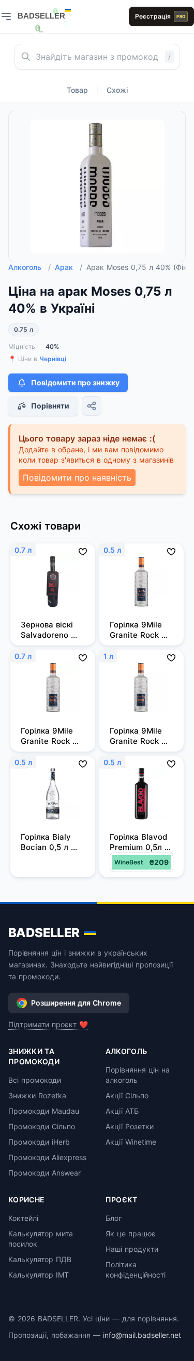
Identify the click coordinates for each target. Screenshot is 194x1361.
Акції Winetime (131, 1141)
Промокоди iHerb (39, 1141)
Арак (68, 267)
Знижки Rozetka (37, 1095)
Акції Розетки (130, 1126)
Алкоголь (29, 267)
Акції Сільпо (127, 1095)
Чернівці (52, 359)
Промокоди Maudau (43, 1111)
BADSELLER (44, 932)
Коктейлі (23, 1218)
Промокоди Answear (44, 1172)
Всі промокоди (34, 1080)
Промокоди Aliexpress (47, 1157)
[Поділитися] (91, 406)
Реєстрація (160, 16)
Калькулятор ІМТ (38, 1274)
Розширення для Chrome (76, 1002)
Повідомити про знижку (75, 382)
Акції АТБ (122, 1111)
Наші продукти (132, 1249)
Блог (114, 1218)
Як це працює (131, 1233)
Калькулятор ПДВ (39, 1259)
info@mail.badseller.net (142, 1335)
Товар (77, 90)
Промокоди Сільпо (41, 1126)
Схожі (117, 90)
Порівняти (50, 405)
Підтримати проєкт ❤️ (48, 1024)
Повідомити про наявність (77, 477)
